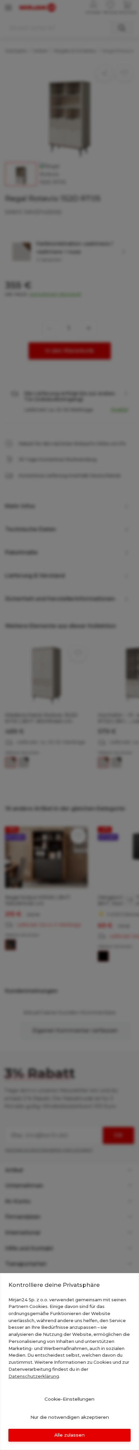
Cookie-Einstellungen (69, 1399)
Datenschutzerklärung (33, 1376)
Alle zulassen (69, 1435)
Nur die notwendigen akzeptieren (69, 1417)
